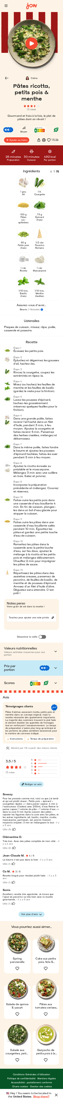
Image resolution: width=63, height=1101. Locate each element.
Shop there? (41, 1096)
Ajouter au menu (18, 140)
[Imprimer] (43, 140)
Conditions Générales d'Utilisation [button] (31, 1074)
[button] (6, 5)
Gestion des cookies (41, 1086)
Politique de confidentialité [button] (21, 1078)
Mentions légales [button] (46, 1078)
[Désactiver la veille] (42, 637)
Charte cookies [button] (20, 1086)
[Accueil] (32, 6)
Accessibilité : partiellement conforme (31, 1082)
